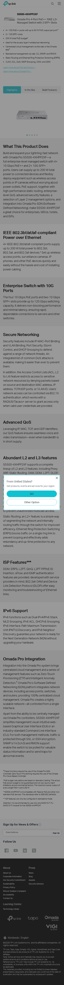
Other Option (31, 502)
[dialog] (32, 492)
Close (57, 478)
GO (32, 493)
